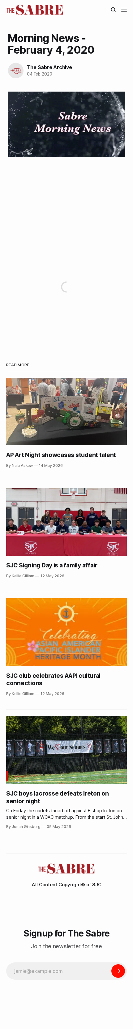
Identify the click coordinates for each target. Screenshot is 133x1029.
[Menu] (124, 10)
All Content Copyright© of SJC (66, 884)
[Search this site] (113, 10)
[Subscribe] (118, 971)
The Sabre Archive (49, 67)
